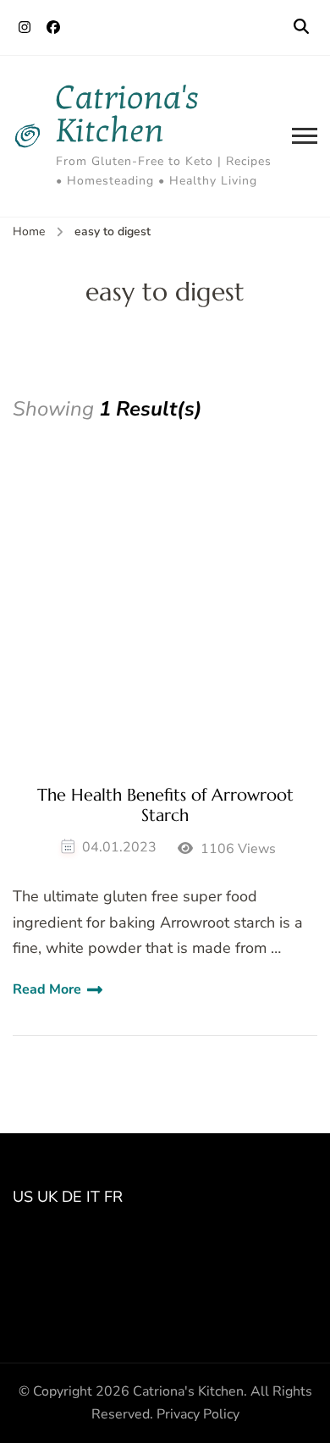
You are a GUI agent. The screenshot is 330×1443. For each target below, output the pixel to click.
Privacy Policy (198, 1414)
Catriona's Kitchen (128, 114)
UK (47, 1197)
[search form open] (301, 27)
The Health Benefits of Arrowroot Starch (165, 805)
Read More (47, 989)
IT (93, 1197)
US (23, 1197)
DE (72, 1197)
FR (113, 1197)
